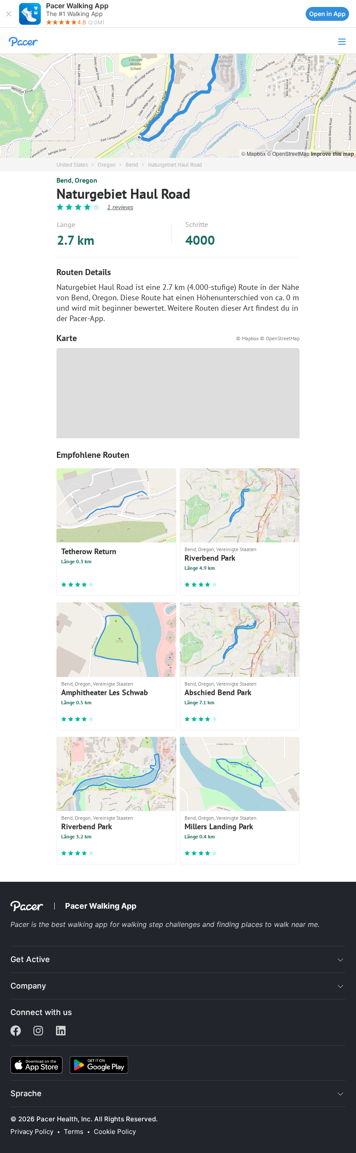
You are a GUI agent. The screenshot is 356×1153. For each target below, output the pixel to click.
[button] (8, 14)
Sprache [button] (26, 1093)
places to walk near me (279, 924)
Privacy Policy (31, 1132)
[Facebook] (15, 1031)
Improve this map (332, 154)
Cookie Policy (115, 1132)
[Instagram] (38, 1031)
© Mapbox (254, 153)
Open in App (327, 13)
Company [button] (28, 985)
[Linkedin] (61, 1031)
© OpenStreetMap (289, 153)
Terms (73, 1132)
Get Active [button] (30, 959)
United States (72, 164)
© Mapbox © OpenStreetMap (268, 338)
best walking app (80, 924)
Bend (131, 164)
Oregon (106, 164)
